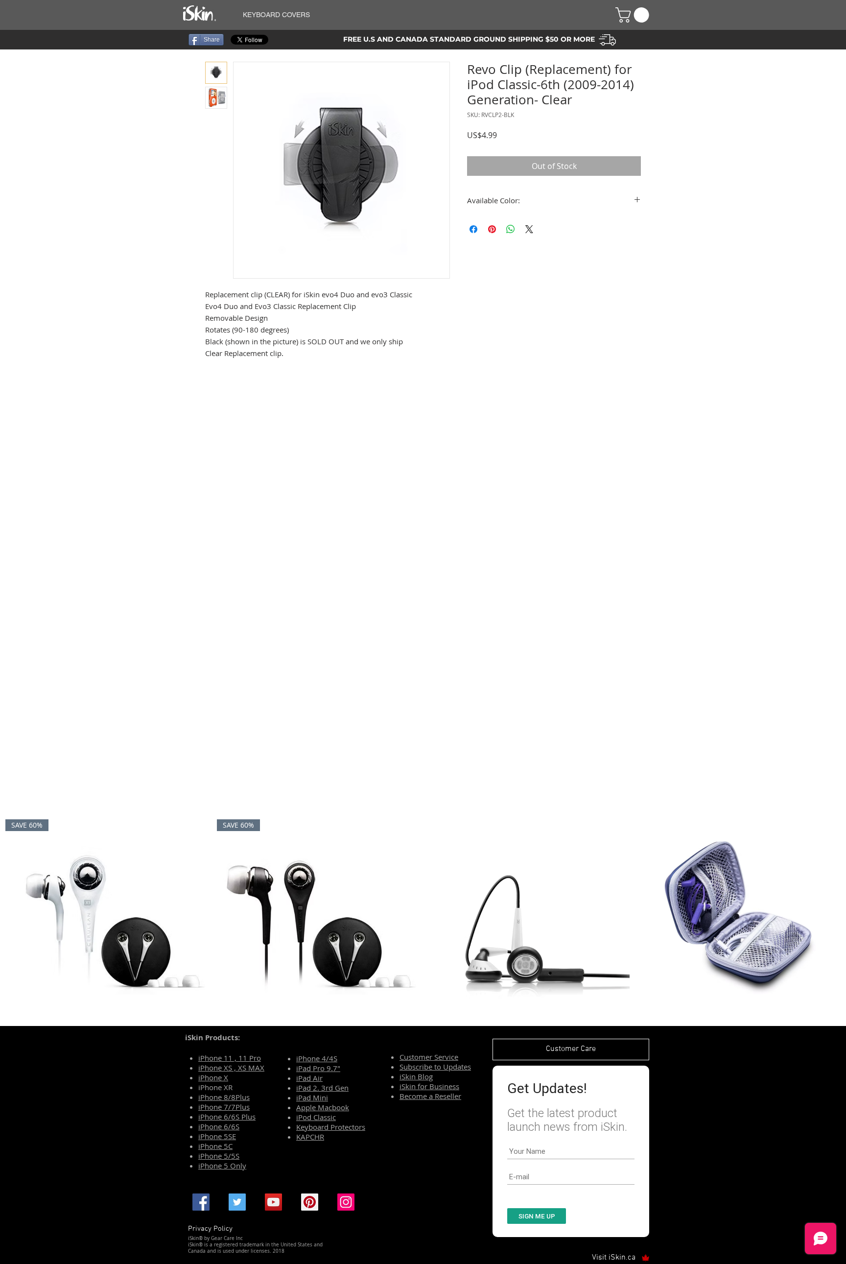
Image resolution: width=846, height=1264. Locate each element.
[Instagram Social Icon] (345, 1202)
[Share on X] (529, 229)
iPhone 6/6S (218, 1126)
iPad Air (309, 1078)
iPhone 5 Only (222, 1165)
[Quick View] (529, 920)
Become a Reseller (430, 1096)
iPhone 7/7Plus (224, 1107)
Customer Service (429, 1057)
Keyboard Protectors (330, 1127)
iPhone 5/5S (218, 1156)
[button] (417, 15)
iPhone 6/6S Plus (227, 1116)
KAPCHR (310, 1137)
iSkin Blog (416, 1076)
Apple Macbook (322, 1107)
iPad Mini (312, 1097)
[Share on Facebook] (473, 229)
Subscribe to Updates (435, 1067)
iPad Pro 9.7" (318, 1068)
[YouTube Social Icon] (273, 1202)
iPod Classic (316, 1117)
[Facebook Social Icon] (201, 1202)
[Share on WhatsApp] (511, 229)
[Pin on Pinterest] (492, 229)
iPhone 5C (215, 1146)
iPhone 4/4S (316, 1058)
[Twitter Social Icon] (237, 1202)
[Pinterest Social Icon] (309, 1202)
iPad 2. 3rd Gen (322, 1088)
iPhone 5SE (217, 1136)
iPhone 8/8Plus (224, 1097)
